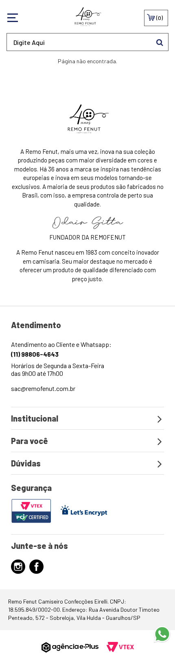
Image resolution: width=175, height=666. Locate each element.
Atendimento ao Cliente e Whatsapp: (61, 349)
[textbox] (87, 42)
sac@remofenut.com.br (43, 388)
